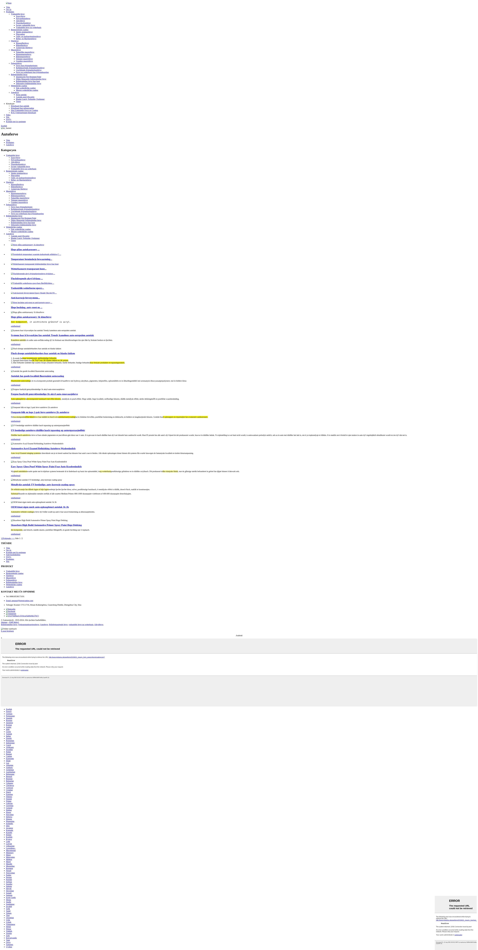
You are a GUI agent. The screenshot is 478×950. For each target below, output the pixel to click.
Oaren (18, 101)
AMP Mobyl (14, 622)
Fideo (8, 115)
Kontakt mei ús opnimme (16, 122)
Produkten (10, 12)
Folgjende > (7, 538)
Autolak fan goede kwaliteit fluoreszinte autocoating (37, 376)
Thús (8, 7)
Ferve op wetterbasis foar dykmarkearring (32, 72)
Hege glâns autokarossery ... (25, 249)
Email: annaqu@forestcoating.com (19, 601)
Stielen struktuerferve (24, 32)
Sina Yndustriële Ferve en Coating (24, 110)
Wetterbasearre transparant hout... (28, 268)
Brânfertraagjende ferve (58, 624)
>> (13, 538)
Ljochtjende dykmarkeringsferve (28, 70)
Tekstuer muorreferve (24, 59)
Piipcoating (20, 34)
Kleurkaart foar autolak (20, 106)
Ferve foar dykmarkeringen (26, 66)
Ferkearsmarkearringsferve (28, 624)
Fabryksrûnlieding (13, 555)
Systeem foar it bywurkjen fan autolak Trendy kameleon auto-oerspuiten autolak (52, 335)
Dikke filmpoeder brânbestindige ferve (31, 79)
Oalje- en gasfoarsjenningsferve (28, 36)
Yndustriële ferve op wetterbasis (28, 27)
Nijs (7, 117)
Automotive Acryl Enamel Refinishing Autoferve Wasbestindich (43, 448)
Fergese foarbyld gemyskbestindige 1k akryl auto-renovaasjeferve (44, 394)
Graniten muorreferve (24, 61)
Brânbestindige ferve (19, 74)
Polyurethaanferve (23, 18)
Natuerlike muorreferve (25, 52)
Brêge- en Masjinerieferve (26, 39)
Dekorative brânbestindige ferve (28, 83)
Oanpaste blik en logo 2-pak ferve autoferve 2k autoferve (40, 412)
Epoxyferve (20, 16)
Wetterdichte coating (19, 86)
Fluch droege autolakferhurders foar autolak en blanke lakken (43, 353)
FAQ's (8, 119)
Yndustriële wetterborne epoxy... (27, 288)
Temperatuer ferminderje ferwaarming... (31, 259)
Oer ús (8, 9)
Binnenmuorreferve (23, 54)
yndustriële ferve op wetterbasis (81, 624)
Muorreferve (16, 50)
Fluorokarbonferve (23, 23)
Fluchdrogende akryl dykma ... (27, 278)
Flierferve (15, 41)
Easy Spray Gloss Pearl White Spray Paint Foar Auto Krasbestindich (46, 466)
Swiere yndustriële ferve (25, 25)
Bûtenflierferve (22, 45)
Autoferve (15, 92)
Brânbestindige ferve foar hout (28, 81)
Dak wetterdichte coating (26, 88)
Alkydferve (20, 21)
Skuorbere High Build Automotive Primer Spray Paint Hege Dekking (46, 525)
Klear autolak (21, 95)
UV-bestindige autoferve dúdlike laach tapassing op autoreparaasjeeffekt (48, 430)
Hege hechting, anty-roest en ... (26, 307)
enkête (13, 326)
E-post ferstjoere (7, 631)
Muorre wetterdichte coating (27, 90)
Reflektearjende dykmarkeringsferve (30, 68)
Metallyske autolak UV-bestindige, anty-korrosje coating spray (43, 484)
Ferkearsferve (16, 63)
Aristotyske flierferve (24, 48)
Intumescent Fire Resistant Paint (28, 77)
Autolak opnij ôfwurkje (25, 97)
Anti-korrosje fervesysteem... (25, 297)
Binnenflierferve (22, 43)
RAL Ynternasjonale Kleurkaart (23, 113)
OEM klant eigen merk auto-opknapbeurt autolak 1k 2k (40, 507)
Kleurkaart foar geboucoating (22, 108)
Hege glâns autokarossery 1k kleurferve (31, 317)
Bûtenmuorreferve (23, 57)
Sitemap (4, 622)
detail (18, 326)
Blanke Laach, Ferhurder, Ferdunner (30, 99)
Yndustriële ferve (18, 14)
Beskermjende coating (19, 30)
